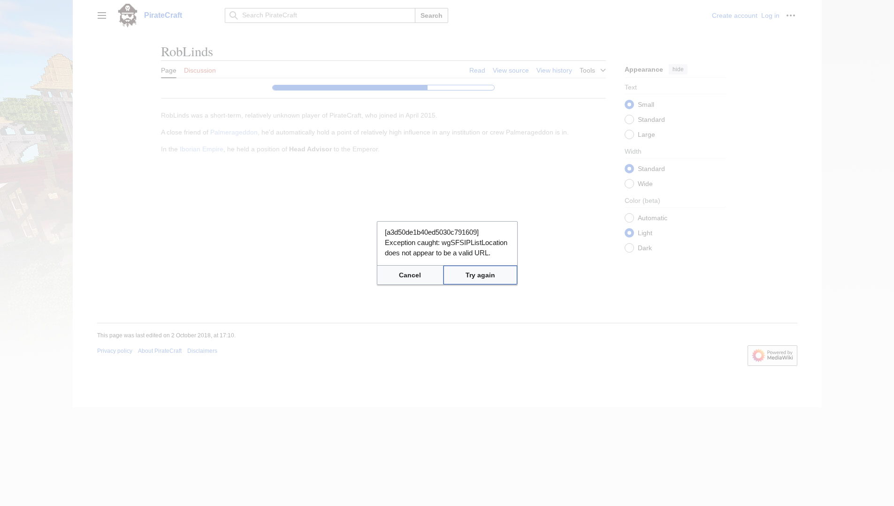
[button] (410, 275)
